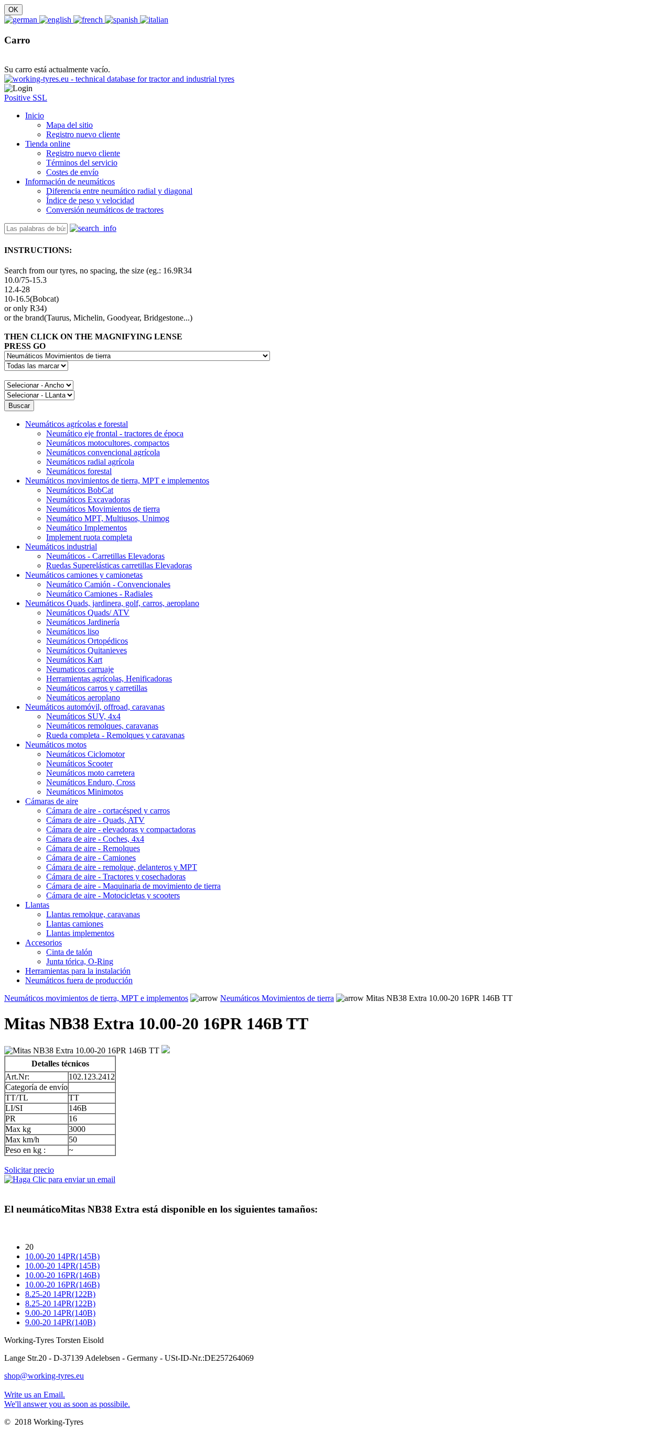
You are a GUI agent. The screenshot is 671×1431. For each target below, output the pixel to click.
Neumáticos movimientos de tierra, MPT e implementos (117, 480)
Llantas (37, 904)
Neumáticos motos (55, 744)
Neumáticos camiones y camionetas (84, 574)
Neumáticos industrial (61, 546)
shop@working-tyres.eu (44, 1375)
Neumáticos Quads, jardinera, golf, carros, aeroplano (112, 603)
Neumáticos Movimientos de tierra (277, 998)
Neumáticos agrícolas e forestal (76, 424)
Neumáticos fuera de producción (79, 980)
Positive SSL (25, 97)
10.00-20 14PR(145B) (62, 1256)
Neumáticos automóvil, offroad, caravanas (95, 706)
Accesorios (43, 942)
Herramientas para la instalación (78, 970)
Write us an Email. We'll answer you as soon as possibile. (67, 1399)
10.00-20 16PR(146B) (62, 1275)
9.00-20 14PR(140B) (60, 1312)
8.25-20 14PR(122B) (60, 1294)
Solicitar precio (29, 1169)
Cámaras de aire (51, 801)
